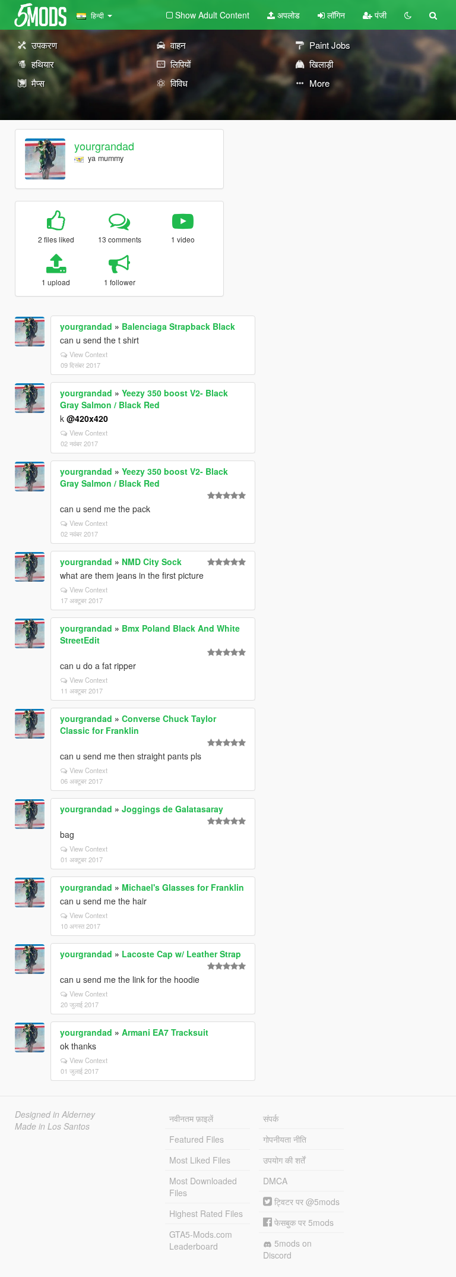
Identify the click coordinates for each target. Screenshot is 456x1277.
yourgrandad (104, 145)
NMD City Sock (152, 561)
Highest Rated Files (206, 1213)
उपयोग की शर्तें (284, 1160)
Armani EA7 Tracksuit (165, 1032)
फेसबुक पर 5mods (303, 1222)
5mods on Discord (287, 1249)
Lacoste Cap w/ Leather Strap (181, 954)
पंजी (379, 15)
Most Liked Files (199, 1160)
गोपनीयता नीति (284, 1139)
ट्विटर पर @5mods (306, 1201)
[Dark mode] (407, 15)
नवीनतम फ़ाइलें (191, 1118)
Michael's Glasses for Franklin (183, 887)
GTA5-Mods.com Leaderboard (200, 1240)
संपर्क (270, 1118)
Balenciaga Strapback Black (178, 326)
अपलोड (287, 15)
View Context (88, 354)
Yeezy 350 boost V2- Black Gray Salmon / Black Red (144, 399)
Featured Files (196, 1139)
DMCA (275, 1181)
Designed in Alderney (55, 1114)
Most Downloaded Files (203, 1187)
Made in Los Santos (52, 1126)
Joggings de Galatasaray (172, 809)
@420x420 (87, 418)
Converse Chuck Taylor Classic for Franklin (138, 724)
